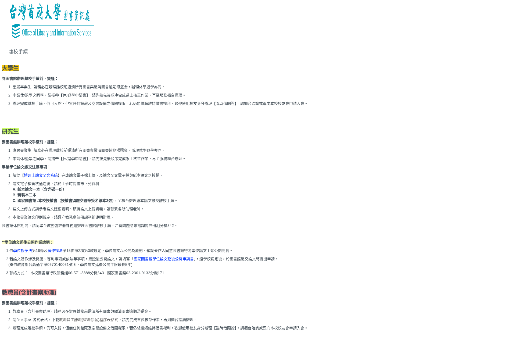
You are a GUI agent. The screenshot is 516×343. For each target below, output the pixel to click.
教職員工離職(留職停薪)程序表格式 (88, 319)
